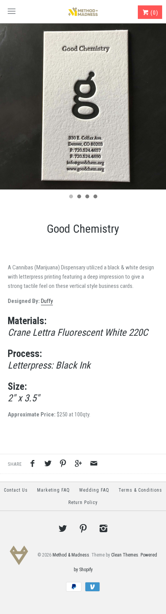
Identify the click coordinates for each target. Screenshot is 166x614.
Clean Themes (124, 555)
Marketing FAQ (53, 490)
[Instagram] (103, 528)
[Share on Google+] (80, 464)
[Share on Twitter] (50, 464)
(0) (153, 12)
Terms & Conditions (140, 490)
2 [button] (79, 197)
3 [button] (87, 197)
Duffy (47, 301)
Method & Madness (71, 555)
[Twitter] (63, 528)
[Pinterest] (83, 528)
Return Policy (83, 502)
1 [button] (71, 197)
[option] (83, 106)
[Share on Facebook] (34, 464)
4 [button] (95, 197)
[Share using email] (94, 464)
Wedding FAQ (94, 490)
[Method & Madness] (83, 11)
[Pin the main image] (65, 464)
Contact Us (16, 490)
